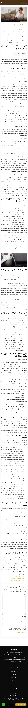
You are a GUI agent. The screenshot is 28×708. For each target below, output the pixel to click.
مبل (23, 97)
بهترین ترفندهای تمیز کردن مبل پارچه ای (15, 578)
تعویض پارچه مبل (14, 677)
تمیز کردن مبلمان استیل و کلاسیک (17, 580)
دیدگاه (23, 594)
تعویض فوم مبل (14, 674)
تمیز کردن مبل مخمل (20, 576)
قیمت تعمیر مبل (14, 671)
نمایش (16, 53)
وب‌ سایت (23, 621)
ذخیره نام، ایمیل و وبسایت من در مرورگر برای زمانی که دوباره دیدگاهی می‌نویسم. (15, 629)
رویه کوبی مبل (14, 680)
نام (24, 611)
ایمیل (24, 616)
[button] (2, 2)
